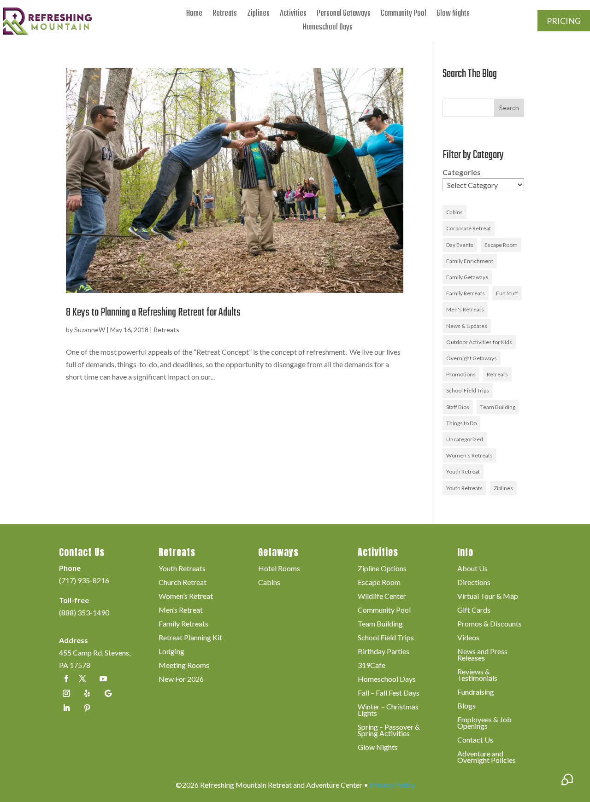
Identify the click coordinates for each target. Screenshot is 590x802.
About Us (472, 569)
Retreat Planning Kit (190, 638)
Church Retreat (182, 582)
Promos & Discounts (489, 624)
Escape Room (501, 244)
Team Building (497, 407)
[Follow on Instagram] (66, 693)
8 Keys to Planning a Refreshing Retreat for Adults (153, 312)
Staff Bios (457, 407)
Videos (468, 638)
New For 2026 (181, 679)
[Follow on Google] (107, 693)
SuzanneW (89, 330)
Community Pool (403, 15)
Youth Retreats (464, 488)
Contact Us (475, 740)
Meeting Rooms (184, 665)
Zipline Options (382, 569)
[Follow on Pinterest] (87, 708)
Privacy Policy (392, 784)
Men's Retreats (465, 309)
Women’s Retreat (186, 596)
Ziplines (258, 15)
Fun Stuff (507, 293)
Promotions (461, 374)
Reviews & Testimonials (477, 675)
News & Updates (466, 325)
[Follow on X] (82, 678)
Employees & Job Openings (484, 723)
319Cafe (371, 665)
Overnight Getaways (471, 358)
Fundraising (475, 692)
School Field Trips (467, 390)
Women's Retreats (469, 455)
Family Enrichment (469, 261)
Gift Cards (473, 610)
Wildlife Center (382, 596)
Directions (473, 582)
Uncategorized (464, 439)
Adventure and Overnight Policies (486, 757)
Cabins (454, 212)
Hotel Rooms (279, 569)
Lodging (171, 652)
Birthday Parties (383, 652)
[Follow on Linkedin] (66, 708)
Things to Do (461, 423)
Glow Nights (453, 15)
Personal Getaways (344, 15)
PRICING (564, 21)
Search (509, 107)
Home (194, 15)
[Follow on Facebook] (66, 678)
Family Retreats (465, 293)
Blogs (466, 706)
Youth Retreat (463, 471)
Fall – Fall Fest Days (388, 693)
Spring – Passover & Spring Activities (389, 731)
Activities (293, 15)
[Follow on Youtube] (103, 678)
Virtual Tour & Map (487, 596)
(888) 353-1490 (84, 612)
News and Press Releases (482, 655)
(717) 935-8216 (84, 580)
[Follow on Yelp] (87, 693)
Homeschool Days (328, 29)
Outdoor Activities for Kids (479, 342)
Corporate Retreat (468, 228)
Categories (461, 172)
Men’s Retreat (181, 610)
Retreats (224, 15)
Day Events (459, 244)
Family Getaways (467, 277)
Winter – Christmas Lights (388, 710)
